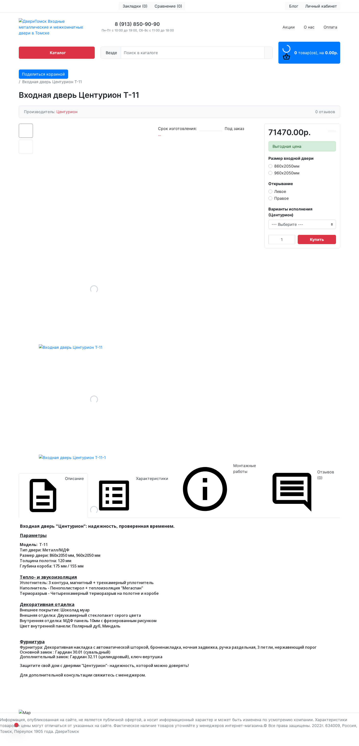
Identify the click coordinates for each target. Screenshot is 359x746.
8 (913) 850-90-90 (137, 24)
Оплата (330, 27)
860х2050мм (286, 166)
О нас (309, 27)
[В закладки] (334, 131)
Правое (281, 198)
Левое (280, 191)
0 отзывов (325, 111)
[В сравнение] (329, 131)
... (159, 134)
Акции (289, 27)
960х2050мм (286, 172)
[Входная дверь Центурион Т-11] (94, 289)
